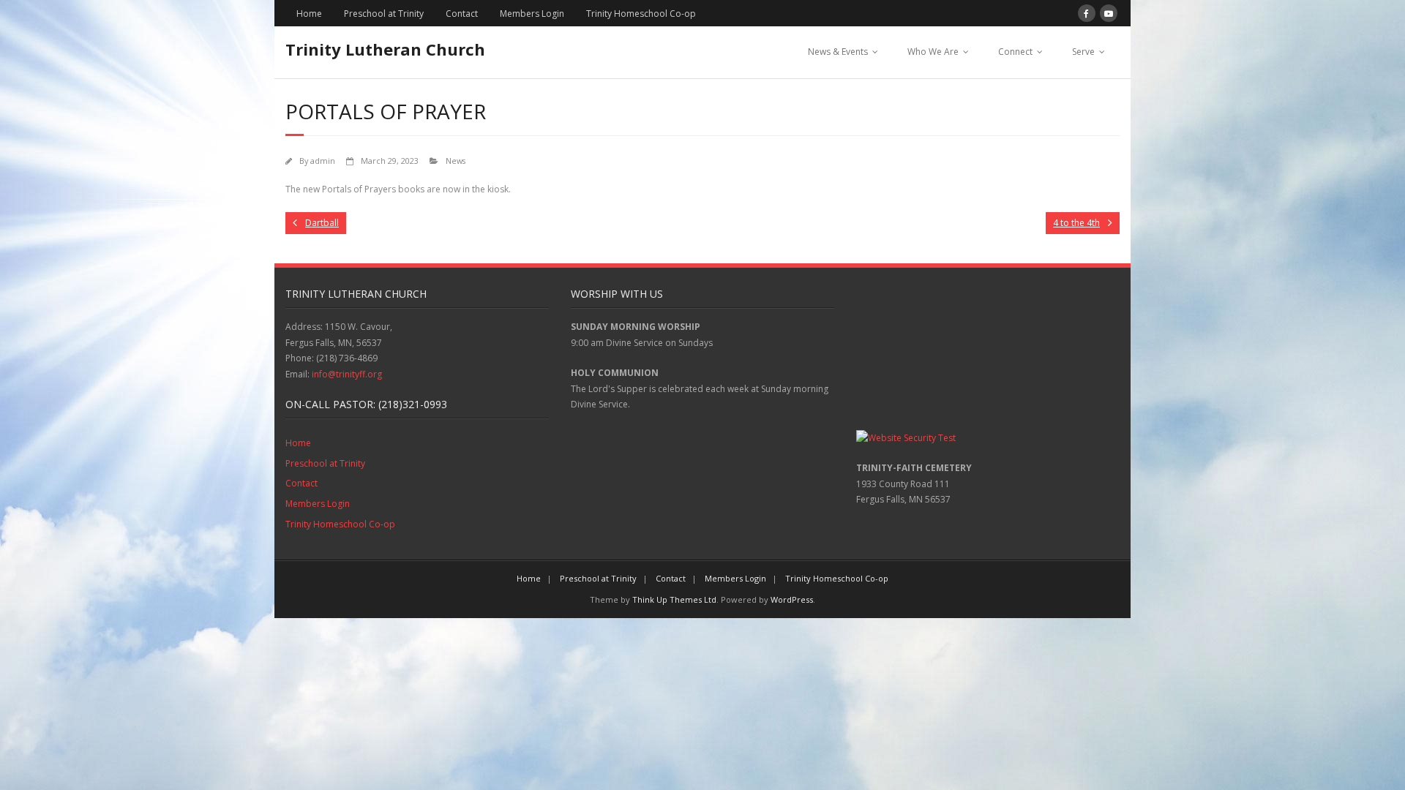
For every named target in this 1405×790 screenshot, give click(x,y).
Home (309, 13)
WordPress (792, 599)
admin (322, 160)
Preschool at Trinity (384, 13)
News (455, 160)
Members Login (532, 13)
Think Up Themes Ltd (674, 599)
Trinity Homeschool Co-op (641, 13)
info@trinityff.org (347, 374)
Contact (462, 13)
